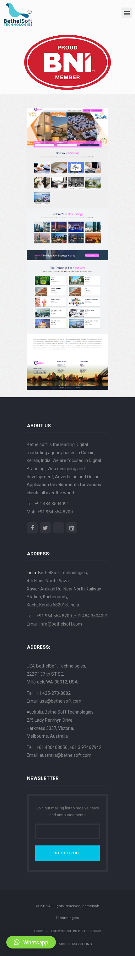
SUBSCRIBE (67, 853)
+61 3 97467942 (85, 747)
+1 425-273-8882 (53, 693)
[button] (127, 13)
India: (32, 572)
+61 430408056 (52, 747)
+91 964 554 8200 (55, 511)
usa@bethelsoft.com (60, 701)
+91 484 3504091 (52, 503)
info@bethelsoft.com (61, 623)
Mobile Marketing (75, 944)
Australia (35, 711)
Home (39, 931)
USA (31, 665)
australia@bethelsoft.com (65, 755)
